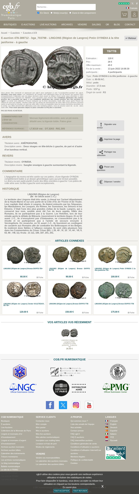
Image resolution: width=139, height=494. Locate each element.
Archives (67, 24)
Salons (96, 24)
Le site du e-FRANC (9, 470)
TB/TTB (111, 51)
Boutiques (10, 24)
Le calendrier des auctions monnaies (51, 461)
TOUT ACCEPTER (61, 491)
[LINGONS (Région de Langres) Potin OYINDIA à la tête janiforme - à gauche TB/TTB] (42, 89)
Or (107, 24)
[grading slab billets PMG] (116, 388)
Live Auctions (6, 427)
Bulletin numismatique (10, 466)
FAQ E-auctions (77, 437)
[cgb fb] (136, 4)
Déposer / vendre (112, 181)
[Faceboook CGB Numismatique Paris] (50, 405)
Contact (130, 24)
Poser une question (105, 168)
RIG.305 (60, 128)
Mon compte (41, 424)
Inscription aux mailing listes (48, 440)
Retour (132, 38)
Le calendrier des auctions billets (50, 464)
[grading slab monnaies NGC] (23, 388)
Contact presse (77, 431)
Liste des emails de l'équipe (82, 424)
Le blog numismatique (10, 463)
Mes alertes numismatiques (47, 437)
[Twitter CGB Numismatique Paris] (63, 405)
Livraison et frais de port (46, 444)
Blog (117, 24)
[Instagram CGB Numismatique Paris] (76, 405)
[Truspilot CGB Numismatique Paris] (124, 4)
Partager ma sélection (106, 153)
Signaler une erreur (106, 126)
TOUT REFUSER (80, 491)
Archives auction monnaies (12, 447)
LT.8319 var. (36, 128)
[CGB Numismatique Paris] (11, 19)
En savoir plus (69, 487)
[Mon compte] (134, 17)
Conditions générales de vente (84, 444)
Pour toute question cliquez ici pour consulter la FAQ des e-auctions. (35, 107)
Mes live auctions (43, 434)
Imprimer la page (112, 139)
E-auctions (28, 24)
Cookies (74, 463)
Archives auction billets (11, 450)
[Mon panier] (124, 17)
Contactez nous (42, 421)
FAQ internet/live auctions (82, 440)
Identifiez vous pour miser (11, 94)
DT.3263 (49, 128)
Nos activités (76, 427)
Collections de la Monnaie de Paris (16, 431)
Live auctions (48, 24)
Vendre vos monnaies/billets (48, 458)
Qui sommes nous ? (79, 421)
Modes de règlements (45, 447)
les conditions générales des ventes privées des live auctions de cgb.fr (42, 100)
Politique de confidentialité (82, 460)
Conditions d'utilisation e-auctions (85, 447)
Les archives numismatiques (13, 460)
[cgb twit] (132, 4)
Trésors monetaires (9, 457)
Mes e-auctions (42, 431)
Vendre (82, 24)
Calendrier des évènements (13, 453)
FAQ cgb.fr (75, 434)
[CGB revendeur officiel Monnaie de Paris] (69, 388)
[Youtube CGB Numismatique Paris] (89, 405)
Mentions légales (78, 457)
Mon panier (41, 427)
